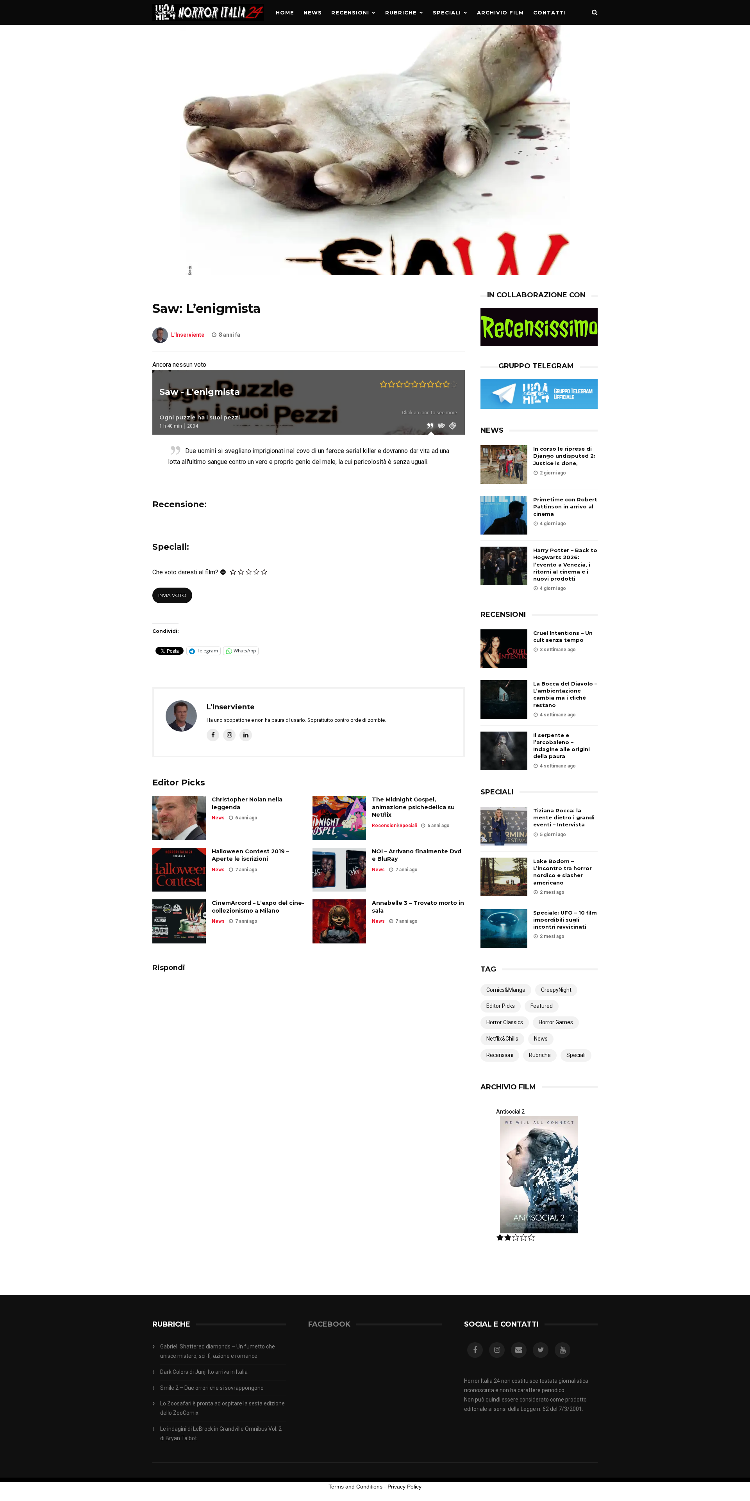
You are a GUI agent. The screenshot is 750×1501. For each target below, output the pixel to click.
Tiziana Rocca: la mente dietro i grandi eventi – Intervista (564, 817)
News (313, 12)
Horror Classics (504, 1022)
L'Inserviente (187, 335)
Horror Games (556, 1022)
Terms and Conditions (355, 1486)
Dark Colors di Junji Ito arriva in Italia (204, 1372)
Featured (541, 1006)
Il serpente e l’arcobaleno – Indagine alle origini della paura (561, 746)
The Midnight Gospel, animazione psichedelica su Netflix (413, 807)
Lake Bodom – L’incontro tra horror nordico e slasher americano (562, 872)
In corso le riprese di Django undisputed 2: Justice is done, (564, 456)
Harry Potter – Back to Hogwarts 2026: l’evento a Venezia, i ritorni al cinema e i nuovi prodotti (565, 564)
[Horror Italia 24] (208, 23)
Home (285, 12)
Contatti (549, 12)
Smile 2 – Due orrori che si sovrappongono (212, 1388)
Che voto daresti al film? (185, 572)
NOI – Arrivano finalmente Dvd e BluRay (416, 855)
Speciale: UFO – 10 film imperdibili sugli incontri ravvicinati (565, 919)
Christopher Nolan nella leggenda (247, 803)
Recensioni (350, 12)
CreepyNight (556, 990)
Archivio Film (500, 12)
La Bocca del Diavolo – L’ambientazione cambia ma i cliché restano (565, 694)
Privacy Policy (404, 1486)
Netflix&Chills (502, 1039)
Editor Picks (500, 1006)
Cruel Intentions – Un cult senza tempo (563, 636)
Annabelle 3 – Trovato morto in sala (418, 906)
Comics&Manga (505, 990)
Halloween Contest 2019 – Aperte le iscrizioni (250, 855)
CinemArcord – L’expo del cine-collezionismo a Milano (258, 906)
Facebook (329, 1324)
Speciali (447, 12)
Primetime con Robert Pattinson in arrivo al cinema (565, 506)
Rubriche (401, 12)
